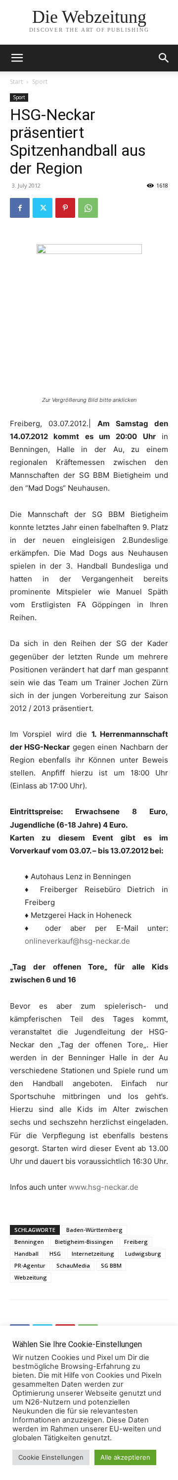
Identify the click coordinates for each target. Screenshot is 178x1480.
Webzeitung (30, 1277)
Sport (39, 81)
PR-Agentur (29, 1265)
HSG (55, 1253)
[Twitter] (42, 208)
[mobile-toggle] (17, 58)
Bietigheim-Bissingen (84, 1241)
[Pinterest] (65, 208)
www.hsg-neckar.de (103, 1187)
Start (16, 81)
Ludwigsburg (143, 1253)
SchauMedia (73, 1265)
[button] (164, 58)
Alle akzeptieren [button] (125, 1457)
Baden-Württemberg (94, 1229)
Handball (26, 1253)
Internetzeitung (93, 1253)
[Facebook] (20, 208)
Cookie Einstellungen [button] (51, 1457)
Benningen (29, 1241)
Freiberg (136, 1241)
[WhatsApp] (88, 208)
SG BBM (111, 1265)
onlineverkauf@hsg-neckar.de (77, 941)
